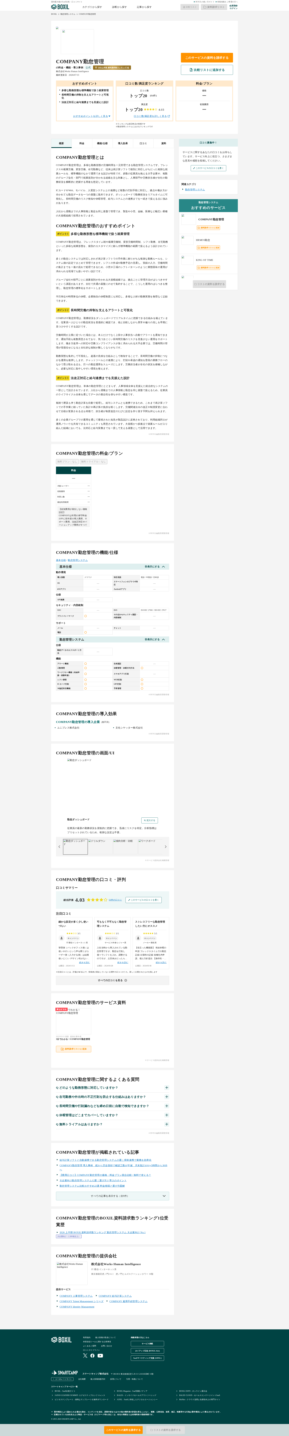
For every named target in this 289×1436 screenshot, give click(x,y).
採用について (115, 1379)
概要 (61, 143)
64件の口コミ (115, 900)
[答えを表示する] (166, 1087)
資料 (163, 143)
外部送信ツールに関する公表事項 (97, 1342)
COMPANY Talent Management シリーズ (81, 1301)
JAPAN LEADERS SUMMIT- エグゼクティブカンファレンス (80, 1395)
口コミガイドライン (91, 1350)
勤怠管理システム (68, 14)
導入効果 (123, 143)
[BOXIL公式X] (85, 1355)
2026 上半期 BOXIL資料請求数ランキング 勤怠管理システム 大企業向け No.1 (103, 1232)
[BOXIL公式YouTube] (100, 1356)
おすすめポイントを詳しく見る (90, 116)
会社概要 (82, 1379)
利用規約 (86, 1337)
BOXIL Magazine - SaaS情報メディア (132, 1391)
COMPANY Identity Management (77, 1306)
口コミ (143, 143)
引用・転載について (134, 1379)
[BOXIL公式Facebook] (92, 1356)
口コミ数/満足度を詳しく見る (150, 116)
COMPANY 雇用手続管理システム (128, 1301)
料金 (81, 143)
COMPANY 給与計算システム (115, 1296)
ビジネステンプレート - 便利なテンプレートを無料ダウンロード (82, 1399)
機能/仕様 (102, 143)
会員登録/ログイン (233, 7)
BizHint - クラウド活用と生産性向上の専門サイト (199, 1399)
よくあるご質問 (89, 1346)
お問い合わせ (106, 1346)
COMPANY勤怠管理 (87, 14)
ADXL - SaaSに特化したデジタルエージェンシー (137, 1399)
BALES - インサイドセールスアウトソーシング (136, 1395)
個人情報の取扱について (105, 1337)
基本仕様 (61, 560)
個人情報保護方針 (97, 1379)
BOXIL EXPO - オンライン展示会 (193, 1391)
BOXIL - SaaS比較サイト (65, 1391)
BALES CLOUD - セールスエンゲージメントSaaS (199, 1395)
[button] (73, 938)
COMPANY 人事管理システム (76, 1296)
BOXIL (54, 14)
